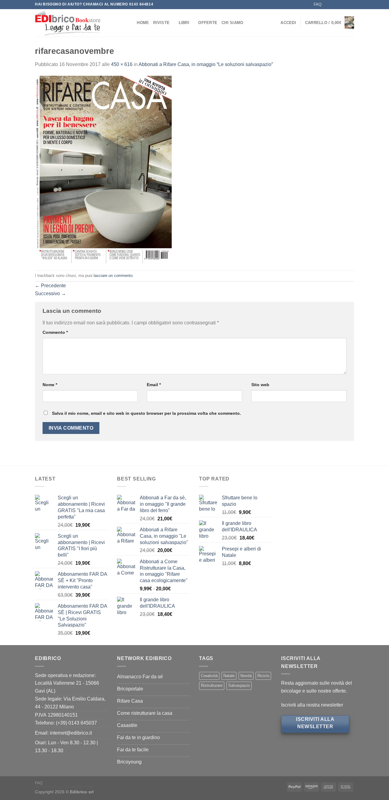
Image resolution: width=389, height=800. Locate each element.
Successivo (50, 293)
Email (154, 384)
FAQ (318, 4)
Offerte (207, 22)
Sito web (260, 384)
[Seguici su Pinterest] (345, 4)
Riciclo (263, 675)
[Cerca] (130, 23)
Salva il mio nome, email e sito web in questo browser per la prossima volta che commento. (146, 413)
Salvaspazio (239, 685)
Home (143, 22)
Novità (246, 675)
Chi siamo (232, 22)
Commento (55, 332)
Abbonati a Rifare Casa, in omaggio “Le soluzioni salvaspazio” (206, 64)
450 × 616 (122, 64)
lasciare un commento (113, 275)
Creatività (209, 675)
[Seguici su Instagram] (334, 4)
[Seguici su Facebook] (328, 4)
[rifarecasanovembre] (103, 169)
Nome (50, 384)
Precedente (50, 285)
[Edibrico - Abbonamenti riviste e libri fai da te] (77, 23)
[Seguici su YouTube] (351, 4)
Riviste (161, 22)
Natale (229, 675)
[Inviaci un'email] (339, 4)
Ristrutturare (211, 685)
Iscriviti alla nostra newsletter (312, 704)
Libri (184, 22)
